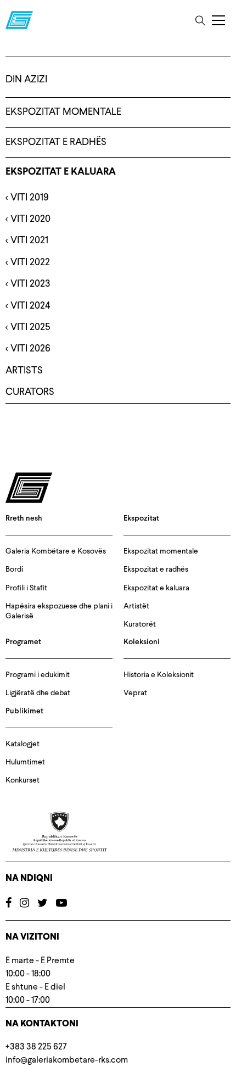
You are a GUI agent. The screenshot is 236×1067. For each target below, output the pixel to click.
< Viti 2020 (27, 219)
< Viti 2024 (27, 306)
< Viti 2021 (26, 240)
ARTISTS (24, 371)
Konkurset (22, 780)
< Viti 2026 (27, 349)
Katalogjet (22, 744)
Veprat (135, 693)
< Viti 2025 (27, 327)
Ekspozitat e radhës (55, 142)
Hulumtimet (25, 762)
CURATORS (29, 392)
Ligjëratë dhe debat (37, 693)
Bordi (14, 569)
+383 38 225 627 (36, 1047)
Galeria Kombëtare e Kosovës (55, 551)
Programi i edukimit (37, 675)
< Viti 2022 (27, 262)
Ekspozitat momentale (63, 112)
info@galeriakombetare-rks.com (66, 1060)
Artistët (136, 606)
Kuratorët (139, 624)
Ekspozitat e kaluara (60, 172)
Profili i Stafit (26, 588)
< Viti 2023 (27, 284)
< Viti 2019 (27, 198)
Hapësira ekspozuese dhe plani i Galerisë (59, 611)
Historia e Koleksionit (158, 675)
